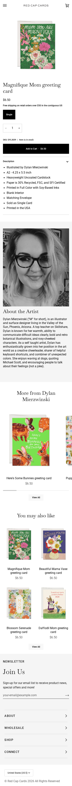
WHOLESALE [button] (14, 728)
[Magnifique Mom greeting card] (19, 544)
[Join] (64, 695)
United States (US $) (18, 773)
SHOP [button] (8, 740)
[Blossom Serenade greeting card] (19, 603)
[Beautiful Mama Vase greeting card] (53, 544)
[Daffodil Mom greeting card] (53, 603)
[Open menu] (8, 5)
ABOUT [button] (10, 716)
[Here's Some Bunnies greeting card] (29, 440)
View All (36, 497)
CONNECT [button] (12, 752)
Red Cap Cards (17, 781)
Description (8, 161)
